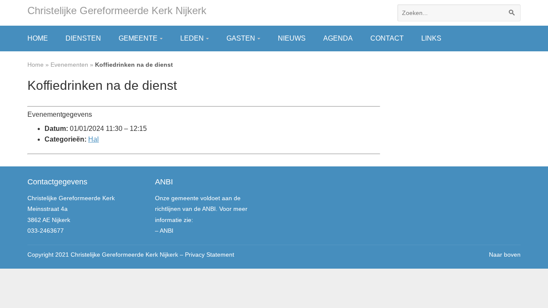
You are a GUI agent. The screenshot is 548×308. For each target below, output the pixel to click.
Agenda (338, 38)
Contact (387, 38)
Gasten (240, 38)
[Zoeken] (512, 12)
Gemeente (138, 38)
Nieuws (292, 38)
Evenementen (69, 64)
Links (431, 38)
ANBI (166, 230)
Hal (93, 139)
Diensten (83, 38)
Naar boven (505, 254)
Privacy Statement (209, 254)
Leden (192, 38)
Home (37, 38)
